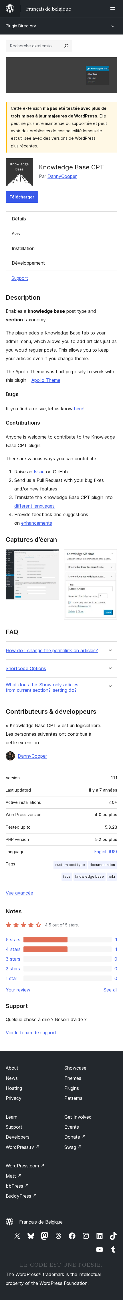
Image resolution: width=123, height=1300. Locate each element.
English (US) (105, 851)
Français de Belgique (41, 1222)
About (12, 1068)
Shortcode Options (26, 668)
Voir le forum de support (31, 1032)
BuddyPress (21, 1196)
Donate (75, 1137)
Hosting (14, 1088)
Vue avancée (19, 893)
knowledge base (89, 876)
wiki (111, 876)
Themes (72, 1078)
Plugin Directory (21, 25)
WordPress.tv (23, 1147)
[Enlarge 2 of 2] (109, 557)
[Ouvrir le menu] (114, 8)
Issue (39, 471)
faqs (67, 876)
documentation (102, 865)
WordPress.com (25, 1166)
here (78, 408)
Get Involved (78, 1117)
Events (71, 1127)
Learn (11, 1117)
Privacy (13, 1098)
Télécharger (21, 196)
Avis (16, 233)
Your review (18, 990)
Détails (19, 219)
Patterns (73, 1098)
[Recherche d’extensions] (66, 46)
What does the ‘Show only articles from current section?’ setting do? (42, 687)
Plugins (71, 1088)
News (12, 1078)
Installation (23, 248)
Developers (17, 1137)
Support (19, 278)
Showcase (75, 1068)
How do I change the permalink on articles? (52, 650)
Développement (28, 263)
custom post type (70, 865)
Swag (73, 1147)
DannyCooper (62, 176)
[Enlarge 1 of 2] (51, 557)
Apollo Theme (45, 380)
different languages (34, 506)
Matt (14, 1176)
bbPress (17, 1186)
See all (110, 990)
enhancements (36, 523)
